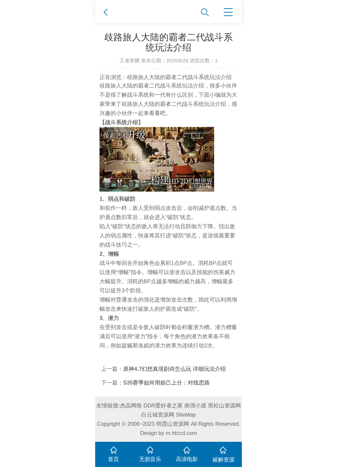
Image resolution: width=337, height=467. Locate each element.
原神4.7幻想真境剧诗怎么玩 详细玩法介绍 (174, 369)
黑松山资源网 (224, 405)
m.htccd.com (181, 433)
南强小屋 (195, 405)
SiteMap (186, 415)
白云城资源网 (157, 415)
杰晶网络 (131, 405)
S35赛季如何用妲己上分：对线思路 (166, 382)
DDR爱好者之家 (163, 405)
